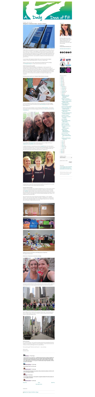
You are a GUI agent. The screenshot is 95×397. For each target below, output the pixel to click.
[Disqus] (39, 367)
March (63, 145)
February (63, 146)
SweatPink (42, 146)
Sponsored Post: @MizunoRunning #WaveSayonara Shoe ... (66, 130)
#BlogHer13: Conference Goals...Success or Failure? (34, 23)
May (62, 142)
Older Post (53, 382)
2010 (62, 152)
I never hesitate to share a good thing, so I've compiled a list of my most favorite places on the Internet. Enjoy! (66, 167)
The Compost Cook (32, 142)
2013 (62, 85)
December (63, 86)
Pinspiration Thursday (65, 115)
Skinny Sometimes (45, 107)
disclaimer (68, 174)
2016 (62, 81)
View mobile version (39, 384)
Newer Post (25, 382)
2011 (62, 151)
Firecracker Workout (65, 133)
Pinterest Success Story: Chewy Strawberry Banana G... (66, 135)
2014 (62, 84)
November (63, 88)
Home (39, 382)
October (63, 89)
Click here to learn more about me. (65, 48)
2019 (62, 77)
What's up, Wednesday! (65, 124)
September (64, 91)
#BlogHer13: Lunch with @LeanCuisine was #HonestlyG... (65, 96)
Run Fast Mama (42, 104)
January (63, 148)
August (63, 92)
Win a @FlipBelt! (64, 119)
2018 (62, 78)
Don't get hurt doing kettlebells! (66, 106)
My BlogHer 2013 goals (28, 63)
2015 (62, 82)
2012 (62, 149)
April (63, 143)
